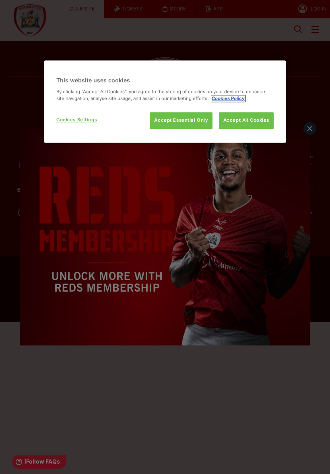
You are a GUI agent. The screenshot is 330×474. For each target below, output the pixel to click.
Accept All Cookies (246, 120)
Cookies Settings (76, 120)
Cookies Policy (228, 98)
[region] (165, 101)
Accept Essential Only (181, 120)
